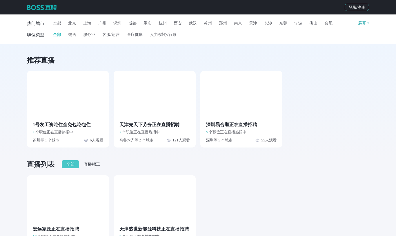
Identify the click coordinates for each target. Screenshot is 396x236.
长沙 (268, 23)
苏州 (208, 23)
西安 (178, 23)
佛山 (313, 23)
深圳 (117, 23)
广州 (102, 23)
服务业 (89, 34)
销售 (72, 34)
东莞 (283, 23)
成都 (132, 23)
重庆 (147, 23)
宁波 (298, 23)
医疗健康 (135, 34)
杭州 (163, 23)
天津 (253, 23)
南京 (238, 23)
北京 (72, 23)
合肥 (328, 23)
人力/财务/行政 (163, 34)
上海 (87, 23)
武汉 (193, 23)
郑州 (223, 23)
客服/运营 (111, 34)
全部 (57, 23)
